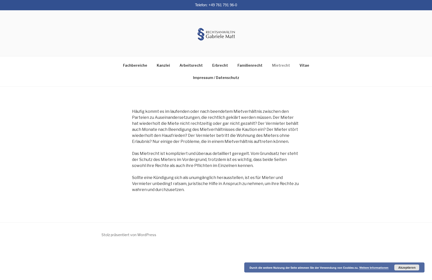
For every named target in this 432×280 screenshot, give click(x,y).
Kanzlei (163, 65)
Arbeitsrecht (191, 65)
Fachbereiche (135, 65)
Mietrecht (281, 65)
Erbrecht (220, 65)
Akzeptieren (407, 267)
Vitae (304, 65)
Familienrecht (250, 65)
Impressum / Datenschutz (216, 77)
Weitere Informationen (373, 267)
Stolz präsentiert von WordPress (129, 235)
